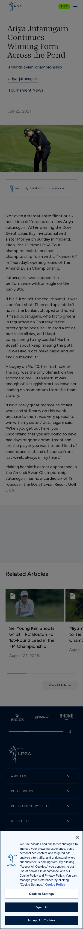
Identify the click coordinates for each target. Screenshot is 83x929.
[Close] (77, 837)
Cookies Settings (41, 894)
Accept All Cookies (41, 920)
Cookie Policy (55, 884)
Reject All (41, 907)
